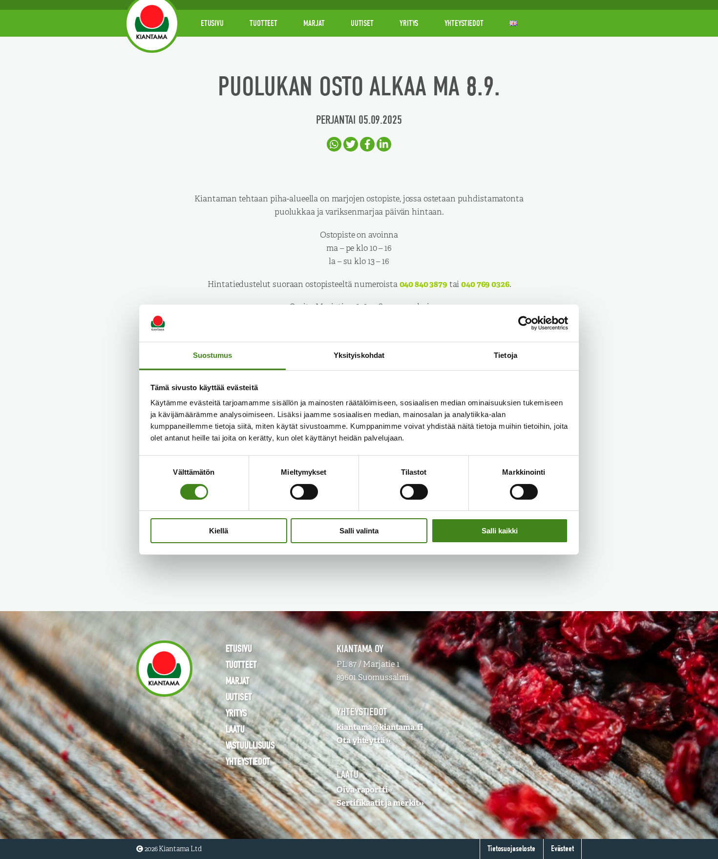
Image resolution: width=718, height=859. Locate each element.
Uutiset (362, 23)
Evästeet (562, 848)
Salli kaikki (500, 531)
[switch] (304, 492)
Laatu (235, 729)
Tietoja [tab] (505, 355)
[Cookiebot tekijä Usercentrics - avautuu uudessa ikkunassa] (525, 323)
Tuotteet (263, 23)
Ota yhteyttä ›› (364, 740)
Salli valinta (359, 531)
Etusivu (212, 23)
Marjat (313, 23)
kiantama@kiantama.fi (379, 727)
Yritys (409, 23)
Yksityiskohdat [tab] (359, 355)
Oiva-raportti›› (364, 789)
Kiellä (218, 531)
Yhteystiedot (464, 23)
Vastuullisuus (250, 745)
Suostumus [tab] (212, 355)
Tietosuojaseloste (511, 848)
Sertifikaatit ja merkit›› (380, 802)
